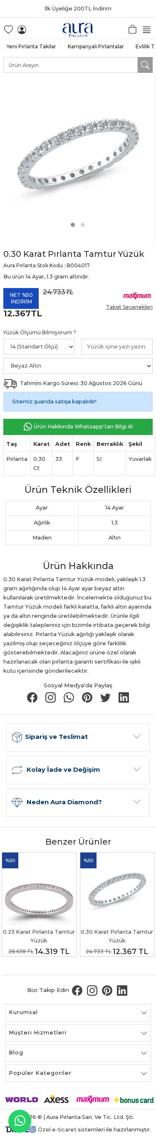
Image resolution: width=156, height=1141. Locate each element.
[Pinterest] (88, 697)
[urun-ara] (145, 65)
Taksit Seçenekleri (129, 307)
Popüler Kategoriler (40, 1073)
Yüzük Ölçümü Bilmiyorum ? (39, 332)
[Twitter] (106, 697)
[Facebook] (33, 697)
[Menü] (148, 29)
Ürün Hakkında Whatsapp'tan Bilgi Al (82, 426)
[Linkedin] (123, 697)
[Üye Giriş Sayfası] (22, 29)
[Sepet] (133, 29)
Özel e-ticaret (57, 1129)
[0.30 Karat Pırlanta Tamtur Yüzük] (78, 154)
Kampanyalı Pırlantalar (96, 46)
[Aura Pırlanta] (78, 29)
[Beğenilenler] (8, 29)
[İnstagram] (51, 697)
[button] (73, 225)
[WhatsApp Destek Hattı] (19, 1121)
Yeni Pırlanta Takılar (31, 46)
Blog (16, 1052)
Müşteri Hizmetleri (38, 1032)
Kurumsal (23, 1012)
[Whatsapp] (69, 697)
